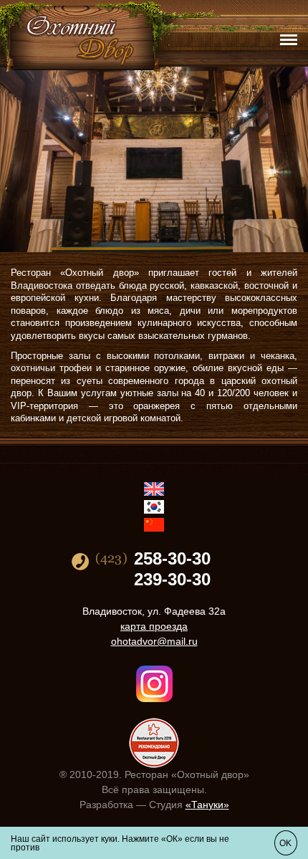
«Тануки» (207, 804)
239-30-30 (172, 579)
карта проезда (154, 626)
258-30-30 (172, 558)
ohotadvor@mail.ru (154, 641)
